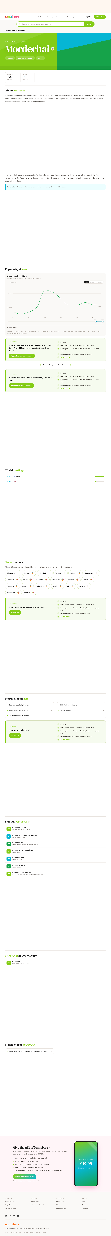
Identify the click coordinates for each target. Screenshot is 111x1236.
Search (89, 24)
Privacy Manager (35, 1232)
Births (92, 282)
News (49, 17)
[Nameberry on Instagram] (18, 1215)
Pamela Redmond (13, 42)
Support (44, 1232)
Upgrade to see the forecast (21, 356)
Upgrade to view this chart (21, 386)
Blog (83, 1201)
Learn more (65, 357)
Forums (59, 17)
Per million (99, 282)
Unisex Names (10, 1209)
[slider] (96, 321)
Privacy (25, 1232)
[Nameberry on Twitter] (6, 1215)
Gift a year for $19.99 (24, 1177)
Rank (86, 282)
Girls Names (9, 1201)
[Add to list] (52, 48)
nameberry (13, 1224)
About (84, 1205)
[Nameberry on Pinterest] (14, 1215)
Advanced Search (37, 1205)
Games (69, 17)
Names (30, 17)
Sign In (88, 17)
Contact (85, 1209)
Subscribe (100, 17)
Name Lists (35, 1201)
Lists (40, 17)
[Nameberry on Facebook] (10, 1215)
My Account (61, 1209)
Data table (13, 327)
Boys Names (9, 1205)
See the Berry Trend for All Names (55, 365)
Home (7, 30)
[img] (55, 302)
